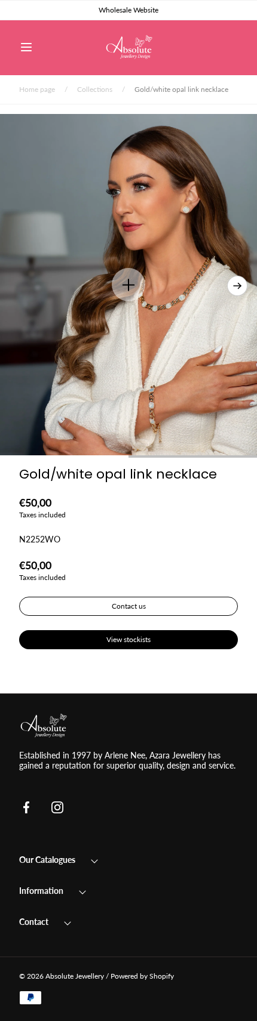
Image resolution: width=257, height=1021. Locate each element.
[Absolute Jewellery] (129, 47)
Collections (94, 89)
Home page (37, 89)
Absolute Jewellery (74, 975)
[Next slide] (237, 286)
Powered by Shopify (142, 975)
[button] (26, 47)
